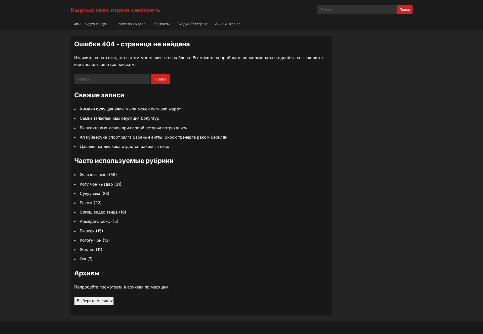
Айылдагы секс (95, 221)
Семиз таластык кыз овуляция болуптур (119, 118)
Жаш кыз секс (94, 174)
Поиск (404, 9)
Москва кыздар (132, 24)
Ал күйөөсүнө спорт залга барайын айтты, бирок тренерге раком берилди (153, 137)
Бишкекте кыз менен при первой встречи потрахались (133, 127)
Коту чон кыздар (96, 184)
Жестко (87, 249)
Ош (83, 258)
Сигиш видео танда (89, 24)
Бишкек (87, 230)
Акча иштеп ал (227, 24)
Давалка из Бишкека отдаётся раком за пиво (124, 146)
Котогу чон (90, 240)
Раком (86, 202)
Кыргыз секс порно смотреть (115, 10)
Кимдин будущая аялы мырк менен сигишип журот (130, 108)
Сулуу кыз (90, 193)
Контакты (161, 24)
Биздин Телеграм (192, 24)
